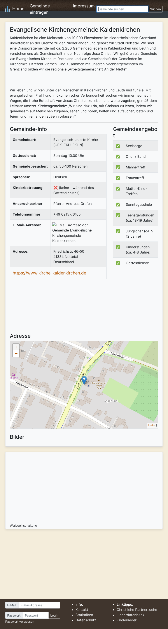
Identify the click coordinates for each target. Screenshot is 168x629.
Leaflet (152, 425)
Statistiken (84, 615)
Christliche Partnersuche (137, 609)
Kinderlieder (126, 620)
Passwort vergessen (19, 621)
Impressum (84, 6)
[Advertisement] (140, 304)
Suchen (155, 9)
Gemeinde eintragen (40, 9)
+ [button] (16, 347)
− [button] (16, 353)
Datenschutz (85, 620)
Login (54, 615)
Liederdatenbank (130, 615)
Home (17, 8)
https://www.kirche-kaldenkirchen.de (49, 273)
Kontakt (81, 609)
